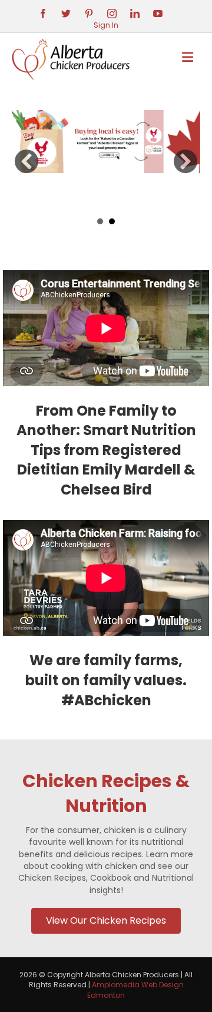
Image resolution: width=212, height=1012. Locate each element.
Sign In (106, 25)
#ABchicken (106, 700)
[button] (26, 161)
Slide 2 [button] (112, 221)
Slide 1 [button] (100, 221)
